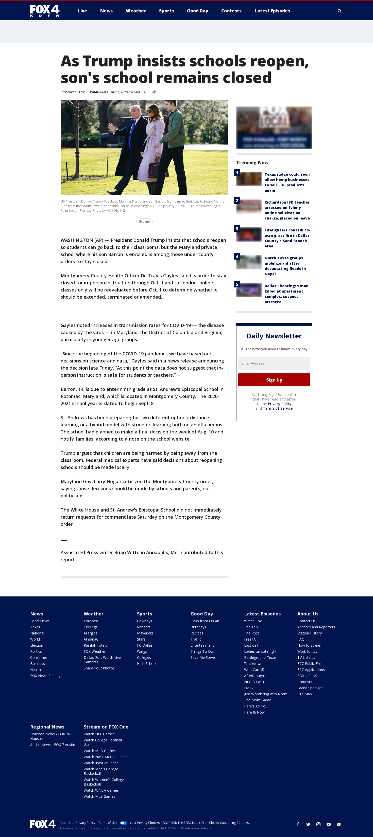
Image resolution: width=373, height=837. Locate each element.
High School (147, 663)
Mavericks (145, 633)
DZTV (248, 687)
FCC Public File (309, 663)
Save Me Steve (203, 657)
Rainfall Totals (95, 645)
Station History (309, 633)
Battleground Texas (260, 657)
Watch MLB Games (100, 750)
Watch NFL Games (99, 734)
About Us (307, 614)
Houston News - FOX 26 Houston (50, 736)
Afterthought (254, 675)
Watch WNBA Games (101, 790)
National (37, 633)
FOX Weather (95, 651)
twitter (308, 824)
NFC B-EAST (254, 681)
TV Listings (306, 657)
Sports (144, 614)
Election (36, 645)
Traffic (196, 639)
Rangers (143, 627)
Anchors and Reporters (316, 627)
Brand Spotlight (310, 687)
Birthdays (198, 627)
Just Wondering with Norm (265, 694)
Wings (142, 651)
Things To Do (202, 651)
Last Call (251, 645)
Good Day (202, 614)
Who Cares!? (254, 669)
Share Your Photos (99, 668)
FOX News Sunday (45, 675)
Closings (90, 627)
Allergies (90, 633)
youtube (329, 824)
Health (35, 669)
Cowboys (144, 620)
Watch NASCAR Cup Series (105, 756)
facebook (298, 824)
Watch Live (253, 620)
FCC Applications (311, 669)
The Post (251, 633)
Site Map (304, 694)
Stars (141, 639)
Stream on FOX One (106, 727)
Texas (35, 627)
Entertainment (202, 645)
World (35, 639)
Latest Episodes (262, 614)
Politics (36, 651)
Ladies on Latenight (260, 651)
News (36, 614)
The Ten (251, 627)
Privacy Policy (280, 403)
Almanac (91, 639)
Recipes (197, 633)
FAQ (300, 639)
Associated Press (73, 92)
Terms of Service (278, 408)
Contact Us (306, 620)
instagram (318, 824)
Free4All (250, 639)
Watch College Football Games (103, 742)
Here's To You (255, 706)
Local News (39, 620)
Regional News (47, 727)
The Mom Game (257, 700)
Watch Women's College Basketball (104, 782)
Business (37, 663)
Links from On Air (205, 620)
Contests (304, 681)
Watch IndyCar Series (101, 762)
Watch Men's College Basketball (101, 771)
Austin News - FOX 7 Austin (52, 744)
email (339, 824)
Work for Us (307, 651)
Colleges (144, 657)
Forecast (91, 620)
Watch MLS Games (99, 796)
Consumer (38, 657)
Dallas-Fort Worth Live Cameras (102, 659)
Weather (94, 614)
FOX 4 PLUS (307, 675)
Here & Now (254, 712)
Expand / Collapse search (340, 11)
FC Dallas (144, 645)
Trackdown (253, 663)
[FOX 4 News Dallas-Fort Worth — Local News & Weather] (47, 11)
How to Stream (310, 645)
